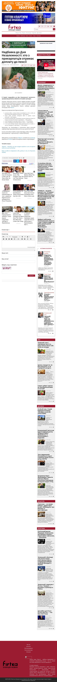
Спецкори (28, 652)
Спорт (34, 35)
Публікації (23, 35)
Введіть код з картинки (9, 265)
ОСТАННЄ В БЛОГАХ (46, 248)
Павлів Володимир (49, 292)
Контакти (28, 646)
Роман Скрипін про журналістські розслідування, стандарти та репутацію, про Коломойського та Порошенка (46, 74)
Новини (18, 35)
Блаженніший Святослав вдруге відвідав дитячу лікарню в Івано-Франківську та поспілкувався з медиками (46, 434)
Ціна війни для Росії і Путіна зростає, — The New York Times (45, 612)
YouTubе (10, 139)
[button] (3, 237)
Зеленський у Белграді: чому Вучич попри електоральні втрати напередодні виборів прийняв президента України (45, 560)
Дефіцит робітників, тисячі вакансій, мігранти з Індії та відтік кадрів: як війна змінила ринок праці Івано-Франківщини (46, 223)
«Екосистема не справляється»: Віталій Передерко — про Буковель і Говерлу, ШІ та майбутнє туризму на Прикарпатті (45, 114)
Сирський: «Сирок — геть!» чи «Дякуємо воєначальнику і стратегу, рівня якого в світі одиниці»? (49, 320)
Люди (17, 33)
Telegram (20, 138)
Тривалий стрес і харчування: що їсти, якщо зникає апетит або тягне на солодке (46, 345)
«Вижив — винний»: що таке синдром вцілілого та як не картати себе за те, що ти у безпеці (18, 147)
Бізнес (30, 35)
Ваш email (5, 259)
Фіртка (12, 107)
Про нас (28, 644)
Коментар (5, 234)
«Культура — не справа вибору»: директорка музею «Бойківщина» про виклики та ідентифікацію (46, 507)
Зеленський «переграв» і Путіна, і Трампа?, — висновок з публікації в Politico (46, 586)
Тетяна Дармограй (14, 64)
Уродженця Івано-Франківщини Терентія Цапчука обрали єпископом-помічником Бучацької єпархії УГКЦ (45, 479)
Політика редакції (28, 648)
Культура (28, 33)
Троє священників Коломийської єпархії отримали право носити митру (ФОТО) (45, 457)
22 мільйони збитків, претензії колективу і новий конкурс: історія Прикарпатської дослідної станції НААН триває (45, 167)
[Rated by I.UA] (28, 657)
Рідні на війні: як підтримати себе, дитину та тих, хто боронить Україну (18, 151)
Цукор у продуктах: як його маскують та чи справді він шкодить (45, 366)
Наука (23, 33)
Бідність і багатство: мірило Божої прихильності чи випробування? (49, 278)
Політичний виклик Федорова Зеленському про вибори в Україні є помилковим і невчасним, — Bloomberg (46, 534)
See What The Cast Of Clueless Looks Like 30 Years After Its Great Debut (7, 177)
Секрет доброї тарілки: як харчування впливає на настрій (45, 387)
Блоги (27, 35)
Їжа (20, 33)
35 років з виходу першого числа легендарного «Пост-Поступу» (49, 297)
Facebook (33, 138)
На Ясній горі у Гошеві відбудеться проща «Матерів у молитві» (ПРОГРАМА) (45, 411)
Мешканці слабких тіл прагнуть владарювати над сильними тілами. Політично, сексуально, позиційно (48, 259)
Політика (39, 35)
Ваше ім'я (5, 253)
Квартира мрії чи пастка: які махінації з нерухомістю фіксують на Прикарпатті (46, 141)
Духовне (39, 33)
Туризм (34, 33)
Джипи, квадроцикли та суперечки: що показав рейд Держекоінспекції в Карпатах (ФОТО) (46, 87)
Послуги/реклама (29, 650)
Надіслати (31, 275)
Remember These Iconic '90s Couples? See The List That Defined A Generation (18, 177)
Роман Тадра (47, 274)
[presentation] (3, 237)
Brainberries (30, 180)
